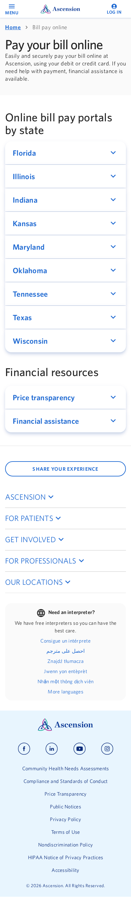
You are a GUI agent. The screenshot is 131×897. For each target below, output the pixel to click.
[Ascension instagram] (107, 749)
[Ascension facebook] (24, 749)
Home (13, 27)
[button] (65, 153)
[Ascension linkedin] (51, 749)
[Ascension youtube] (79, 749)
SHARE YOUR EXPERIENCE (65, 469)
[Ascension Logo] (65, 729)
